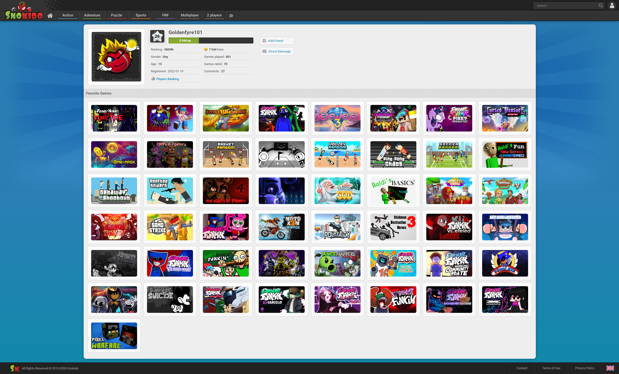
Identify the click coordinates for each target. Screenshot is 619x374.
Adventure (92, 15)
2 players (214, 15)
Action (67, 15)
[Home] (50, 15)
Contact (522, 368)
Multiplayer (190, 15)
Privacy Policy (584, 368)
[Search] (601, 5)
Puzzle (116, 15)
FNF (165, 15)
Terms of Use (551, 368)
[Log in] (612, 5)
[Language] (610, 368)
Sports (141, 15)
